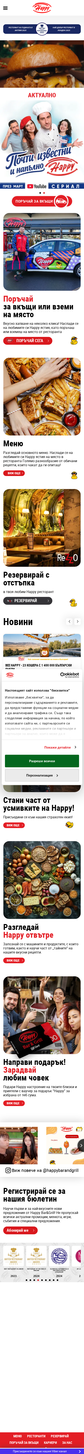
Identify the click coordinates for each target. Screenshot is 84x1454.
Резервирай (60, 1436)
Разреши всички (42, 761)
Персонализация (39, 775)
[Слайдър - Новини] (42, 144)
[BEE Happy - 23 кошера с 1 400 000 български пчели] (42, 647)
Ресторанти (36, 1436)
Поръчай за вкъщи (24, 1442)
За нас (67, 1442)
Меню (17, 1436)
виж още (14, 473)
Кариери (50, 1442)
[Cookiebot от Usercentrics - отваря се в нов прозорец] (60, 675)
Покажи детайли (57, 747)
